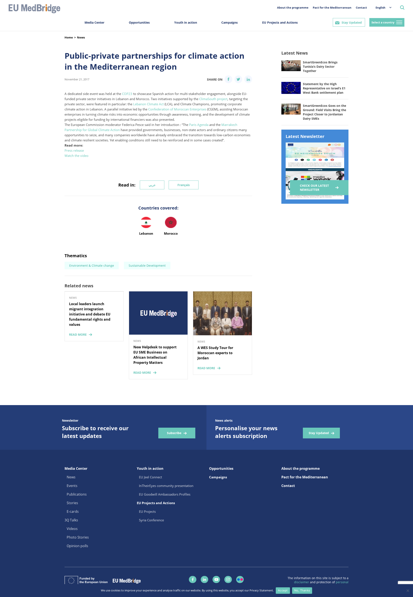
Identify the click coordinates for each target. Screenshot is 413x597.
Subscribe (174, 433)
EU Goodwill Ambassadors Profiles (164, 494)
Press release (74, 150)
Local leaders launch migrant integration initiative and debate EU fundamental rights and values (89, 314)
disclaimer (302, 582)
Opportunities (139, 22)
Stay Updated (352, 22)
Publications (77, 494)
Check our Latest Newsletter (314, 188)
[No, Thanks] (407, 590)
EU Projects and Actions (280, 22)
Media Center (94, 22)
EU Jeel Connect (150, 477)
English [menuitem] (380, 7)
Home (69, 37)
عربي (152, 185)
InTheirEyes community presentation (166, 486)
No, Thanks (302, 590)
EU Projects (147, 511)
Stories (72, 503)
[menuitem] (381, 7)
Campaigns (229, 22)
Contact (361, 7)
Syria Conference (151, 520)
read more (78, 334)
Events (72, 485)
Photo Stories (78, 537)
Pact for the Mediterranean (332, 7)
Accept (283, 590)
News (81, 37)
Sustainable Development (147, 265)
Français (183, 185)
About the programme (292, 7)
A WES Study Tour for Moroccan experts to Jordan (215, 352)
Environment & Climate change (91, 265)
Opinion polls (77, 545)
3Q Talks (71, 520)
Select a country (382, 22)
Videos (72, 528)
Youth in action (185, 22)
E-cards (73, 511)
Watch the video (76, 155)
